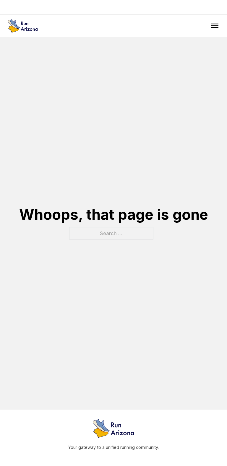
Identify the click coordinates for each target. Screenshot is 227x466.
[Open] (214, 26)
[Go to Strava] (218, 7)
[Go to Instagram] (210, 7)
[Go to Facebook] (202, 7)
